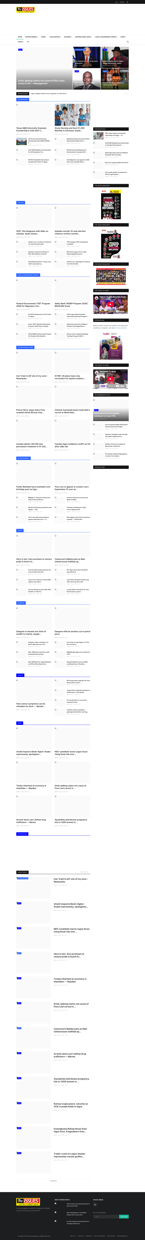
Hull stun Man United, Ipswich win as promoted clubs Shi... (39, 571)
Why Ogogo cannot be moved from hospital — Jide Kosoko (78, 518)
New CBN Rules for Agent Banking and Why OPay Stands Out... (39, 663)
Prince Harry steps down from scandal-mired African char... (30, 411)
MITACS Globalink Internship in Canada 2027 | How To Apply (38, 161)
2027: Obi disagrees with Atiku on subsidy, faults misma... (32, 232)
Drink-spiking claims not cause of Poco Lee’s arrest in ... (70, 787)
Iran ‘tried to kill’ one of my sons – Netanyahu (32, 377)
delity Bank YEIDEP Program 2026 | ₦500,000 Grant (71, 304)
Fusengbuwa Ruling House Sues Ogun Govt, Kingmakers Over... (70, 1130)
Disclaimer (89, 1236)
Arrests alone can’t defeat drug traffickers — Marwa (31, 821)
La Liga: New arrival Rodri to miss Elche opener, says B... (78, 590)
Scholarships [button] (55, 37)
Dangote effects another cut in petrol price (72, 632)
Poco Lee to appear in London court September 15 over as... (72, 488)
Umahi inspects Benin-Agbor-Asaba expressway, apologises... (33, 752)
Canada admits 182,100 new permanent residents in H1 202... (31, 445)
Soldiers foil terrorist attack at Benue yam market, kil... (115, 445)
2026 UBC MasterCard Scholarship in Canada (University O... (117, 144)
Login (116, 2)
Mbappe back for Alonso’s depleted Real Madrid (47, 93)
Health (20, 675)
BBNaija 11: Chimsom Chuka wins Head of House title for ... (39, 498)
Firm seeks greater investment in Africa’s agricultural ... (116, 173)
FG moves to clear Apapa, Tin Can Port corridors (78, 643)
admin (20, 87)
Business (21, 603)
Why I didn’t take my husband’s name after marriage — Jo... (115, 134)
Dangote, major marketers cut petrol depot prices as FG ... (38, 643)
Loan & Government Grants (28, 275)
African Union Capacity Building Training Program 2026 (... (77, 335)
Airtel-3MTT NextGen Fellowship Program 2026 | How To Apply (39, 325)
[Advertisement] (93, 19)
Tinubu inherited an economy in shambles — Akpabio (31, 787)
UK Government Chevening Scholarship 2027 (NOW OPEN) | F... (39, 141)
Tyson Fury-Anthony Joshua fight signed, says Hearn (39, 581)
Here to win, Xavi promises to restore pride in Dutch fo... (34, 560)
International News (25, 347)
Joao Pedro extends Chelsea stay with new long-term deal (78, 581)
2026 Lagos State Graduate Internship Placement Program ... (78, 315)
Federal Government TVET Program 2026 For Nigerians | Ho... (33, 304)
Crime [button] (43, 37)
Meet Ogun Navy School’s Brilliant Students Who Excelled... (116, 154)
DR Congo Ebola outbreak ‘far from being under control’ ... (78, 681)
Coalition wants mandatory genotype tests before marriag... (77, 711)
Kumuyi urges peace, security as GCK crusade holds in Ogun (71, 1105)
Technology (22, 834)
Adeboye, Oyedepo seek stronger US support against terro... (116, 435)
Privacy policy (111, 1236)
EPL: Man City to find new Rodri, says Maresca (77, 571)
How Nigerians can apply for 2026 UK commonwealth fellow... (78, 161)
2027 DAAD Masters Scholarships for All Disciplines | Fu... (39, 151)
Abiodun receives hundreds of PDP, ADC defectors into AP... (38, 253)
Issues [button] (20, 42)
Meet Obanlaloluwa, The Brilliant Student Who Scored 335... (76, 1214)
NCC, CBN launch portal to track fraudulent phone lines (38, 653)
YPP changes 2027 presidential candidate (77, 243)
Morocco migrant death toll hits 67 (116, 162)
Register (122, 2)
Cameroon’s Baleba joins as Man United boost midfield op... (70, 560)
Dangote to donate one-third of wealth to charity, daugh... (31, 632)
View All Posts (84, 872)
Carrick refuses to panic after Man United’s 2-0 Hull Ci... (39, 590)
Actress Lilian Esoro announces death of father (77, 498)
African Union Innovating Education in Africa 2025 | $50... (78, 1205)
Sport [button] (123, 37)
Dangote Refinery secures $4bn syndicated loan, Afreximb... (77, 663)
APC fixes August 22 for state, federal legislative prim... (77, 253)
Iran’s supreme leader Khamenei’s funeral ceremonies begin (116, 425)
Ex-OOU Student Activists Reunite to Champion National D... (78, 1222)
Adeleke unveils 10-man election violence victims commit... (70, 232)
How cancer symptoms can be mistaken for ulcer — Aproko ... (31, 705)
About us (73, 1236)
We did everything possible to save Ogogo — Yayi (40, 508)
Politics (21, 203)
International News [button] (83, 37)
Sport (20, 530)
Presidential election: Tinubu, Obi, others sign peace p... (39, 263)
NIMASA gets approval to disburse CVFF (78, 653)
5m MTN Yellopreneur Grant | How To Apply (39, 315)
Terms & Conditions (99, 1236)
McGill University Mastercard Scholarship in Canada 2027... (77, 151)
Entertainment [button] (31, 37)
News (20, 723)
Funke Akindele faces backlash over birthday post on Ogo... (33, 488)
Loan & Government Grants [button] (105, 37)
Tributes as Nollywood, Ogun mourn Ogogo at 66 (76, 508)
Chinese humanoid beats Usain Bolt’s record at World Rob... (72, 411)
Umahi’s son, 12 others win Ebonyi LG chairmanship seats (39, 243)
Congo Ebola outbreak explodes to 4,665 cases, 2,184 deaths (78, 691)
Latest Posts (22, 872)
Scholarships (23, 99)
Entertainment (23, 458)
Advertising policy (122, 1236)
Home (20, 37)
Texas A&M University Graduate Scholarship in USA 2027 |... (31, 129)
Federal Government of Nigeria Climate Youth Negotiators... (77, 325)
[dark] (128, 1)
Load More (53, 1181)
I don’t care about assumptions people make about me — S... (38, 518)
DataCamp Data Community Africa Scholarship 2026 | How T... (78, 140)
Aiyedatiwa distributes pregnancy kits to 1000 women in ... (71, 821)
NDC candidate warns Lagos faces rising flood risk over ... (71, 752)
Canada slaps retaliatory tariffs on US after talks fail (72, 445)
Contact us (81, 1236)
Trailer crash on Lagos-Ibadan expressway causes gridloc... (69, 1155)
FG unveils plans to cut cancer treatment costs (77, 701)
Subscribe (124, 1217)
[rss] (95, 1204)
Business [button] (67, 37)
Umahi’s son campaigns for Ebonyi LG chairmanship (78, 263)
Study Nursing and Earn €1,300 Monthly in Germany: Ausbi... (69, 129)
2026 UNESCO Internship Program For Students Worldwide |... (39, 335)
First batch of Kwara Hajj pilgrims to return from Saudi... (116, 455)
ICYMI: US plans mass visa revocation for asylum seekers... (70, 377)
